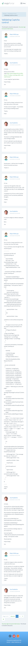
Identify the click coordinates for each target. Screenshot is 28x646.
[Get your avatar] (6, 36)
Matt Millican (14, 34)
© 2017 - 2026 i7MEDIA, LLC (14, 642)
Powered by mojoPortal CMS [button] (14, 640)
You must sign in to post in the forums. (11, 623)
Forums (5, 13)
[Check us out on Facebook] (10, 636)
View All (13, 616)
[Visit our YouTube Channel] (14, 636)
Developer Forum (12, 13)
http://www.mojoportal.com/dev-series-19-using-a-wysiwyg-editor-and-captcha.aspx (13, 75)
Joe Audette (14, 63)
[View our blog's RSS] (17, 636)
